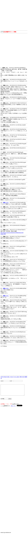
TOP (2, 376)
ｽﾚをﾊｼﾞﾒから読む (14, 376)
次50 (23, 376)
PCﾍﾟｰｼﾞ (13, 405)
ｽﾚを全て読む (6, 376)
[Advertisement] (14, 15)
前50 (21, 376)
